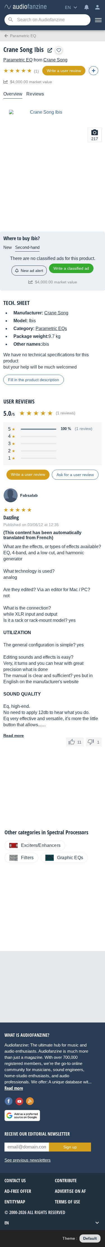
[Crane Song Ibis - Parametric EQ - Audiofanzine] (25, 7)
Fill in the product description (33, 380)
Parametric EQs (51, 328)
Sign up (70, 1147)
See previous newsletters (27, 1160)
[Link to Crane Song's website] (48, 50)
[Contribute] (93, 70)
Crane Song (55, 60)
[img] (18, 70)
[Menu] (98, 20)
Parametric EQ (17, 60)
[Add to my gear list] (59, 50)
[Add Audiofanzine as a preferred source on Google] (22, 1115)
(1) (36, 71)
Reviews (35, 94)
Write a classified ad (71, 268)
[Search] (10, 20)
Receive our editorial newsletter (37, 1134)
